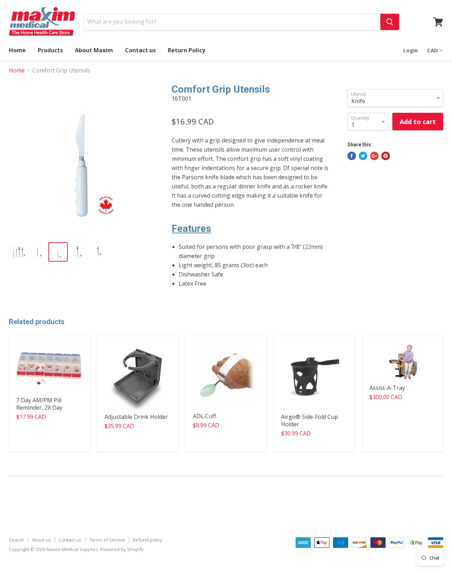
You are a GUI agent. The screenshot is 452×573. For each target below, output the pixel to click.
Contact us (140, 50)
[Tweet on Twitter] (363, 156)
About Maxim (94, 50)
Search (16, 540)
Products (50, 50)
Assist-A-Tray (387, 388)
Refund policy (147, 540)
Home (17, 50)
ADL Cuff (204, 416)
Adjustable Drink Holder (136, 417)
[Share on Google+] (374, 156)
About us (41, 540)
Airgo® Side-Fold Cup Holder (309, 420)
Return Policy (186, 50)
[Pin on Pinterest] (385, 156)
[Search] (389, 22)
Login (410, 50)
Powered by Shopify (122, 549)
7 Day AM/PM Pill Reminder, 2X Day (39, 403)
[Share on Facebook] (351, 156)
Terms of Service (107, 540)
